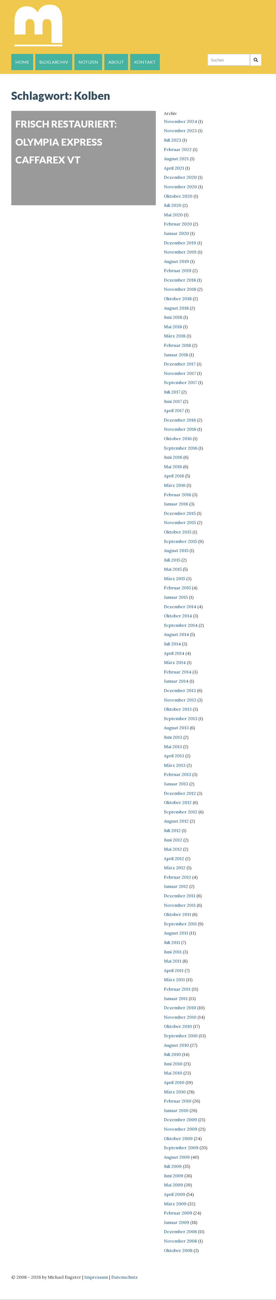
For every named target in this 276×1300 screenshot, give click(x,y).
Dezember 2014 (180, 606)
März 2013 (174, 765)
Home (22, 61)
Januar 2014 (176, 681)
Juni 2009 (173, 1175)
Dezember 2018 (180, 280)
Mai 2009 (173, 1185)
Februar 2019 (177, 270)
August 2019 (176, 261)
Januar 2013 (176, 783)
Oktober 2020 (178, 196)
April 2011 (174, 970)
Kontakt (145, 61)
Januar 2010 (176, 1110)
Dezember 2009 (180, 1119)
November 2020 (180, 186)
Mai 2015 (173, 569)
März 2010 (175, 1091)
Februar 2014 (177, 672)
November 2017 (180, 373)
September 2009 (181, 1147)
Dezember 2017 (180, 364)
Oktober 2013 (178, 709)
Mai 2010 (173, 1073)
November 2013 (180, 700)
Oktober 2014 (178, 615)
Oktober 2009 (178, 1138)
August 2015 (176, 550)
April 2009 (174, 1194)
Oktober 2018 (178, 298)
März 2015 (174, 578)
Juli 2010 (172, 1054)
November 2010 (180, 1017)
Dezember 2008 (180, 1231)
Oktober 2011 (177, 914)
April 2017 (174, 410)
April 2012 (174, 858)
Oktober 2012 (178, 802)
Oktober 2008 (178, 1250)
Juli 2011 (172, 942)
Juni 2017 (173, 401)
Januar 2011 (176, 998)
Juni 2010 (173, 1063)
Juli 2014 (172, 643)
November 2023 (180, 130)
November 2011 (180, 905)
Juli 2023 (172, 140)
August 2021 (176, 158)
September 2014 (181, 625)
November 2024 (180, 121)
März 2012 (174, 867)
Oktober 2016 (178, 438)
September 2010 (181, 1035)
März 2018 (174, 335)
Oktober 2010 (178, 1026)
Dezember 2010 (180, 1007)
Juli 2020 (172, 205)
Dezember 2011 (179, 895)
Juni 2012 (173, 840)
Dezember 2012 (180, 793)
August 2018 (176, 308)
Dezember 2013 (180, 690)
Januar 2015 (176, 597)
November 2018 (180, 289)
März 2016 (174, 485)
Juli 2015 (172, 560)
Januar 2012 (176, 886)
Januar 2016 (176, 504)
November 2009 (180, 1129)
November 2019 (180, 252)
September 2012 (180, 812)
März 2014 (175, 662)
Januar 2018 (176, 354)
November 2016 (180, 429)
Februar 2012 (177, 877)
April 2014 (174, 653)
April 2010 (174, 1082)
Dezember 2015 (180, 513)
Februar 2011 (177, 989)
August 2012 (176, 821)
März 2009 (175, 1203)
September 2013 (180, 718)
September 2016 (180, 448)
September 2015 (180, 541)
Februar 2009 (178, 1213)
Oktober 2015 (177, 532)
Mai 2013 (173, 746)
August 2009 (177, 1157)
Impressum (96, 1277)
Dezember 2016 (180, 420)
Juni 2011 (173, 952)
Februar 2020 (178, 224)
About (116, 61)
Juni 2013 (173, 737)
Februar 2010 (177, 1101)
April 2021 (174, 168)
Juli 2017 (172, 392)
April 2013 (174, 755)
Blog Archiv (53, 61)
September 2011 (180, 923)
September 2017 (180, 382)
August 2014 (176, 634)
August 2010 (176, 1045)
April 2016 (174, 475)
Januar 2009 (176, 1222)
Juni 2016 (173, 457)
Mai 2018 (173, 326)
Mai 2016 (173, 466)
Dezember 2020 (180, 177)
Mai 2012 (173, 849)
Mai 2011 (172, 961)
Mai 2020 (173, 214)
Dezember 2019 (180, 242)
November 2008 (180, 1241)
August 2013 (176, 727)
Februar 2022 (178, 149)
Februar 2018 (177, 345)
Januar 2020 (176, 233)
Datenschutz (124, 1277)
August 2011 (176, 933)
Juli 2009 (173, 1166)
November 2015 (180, 522)
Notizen (88, 61)
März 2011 (174, 979)
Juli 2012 (172, 830)
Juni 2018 (173, 317)
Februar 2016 (177, 494)
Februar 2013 (177, 774)
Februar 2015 (177, 587)
